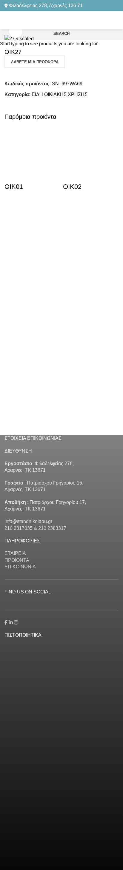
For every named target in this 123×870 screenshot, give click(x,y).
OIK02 (72, 186)
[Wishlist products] (116, 20)
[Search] (106, 20)
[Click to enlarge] (15, 31)
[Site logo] (61, 19)
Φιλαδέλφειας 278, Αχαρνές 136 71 (46, 5)
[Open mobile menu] (6, 20)
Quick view (11, 227)
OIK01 (13, 186)
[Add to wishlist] (11, 205)
